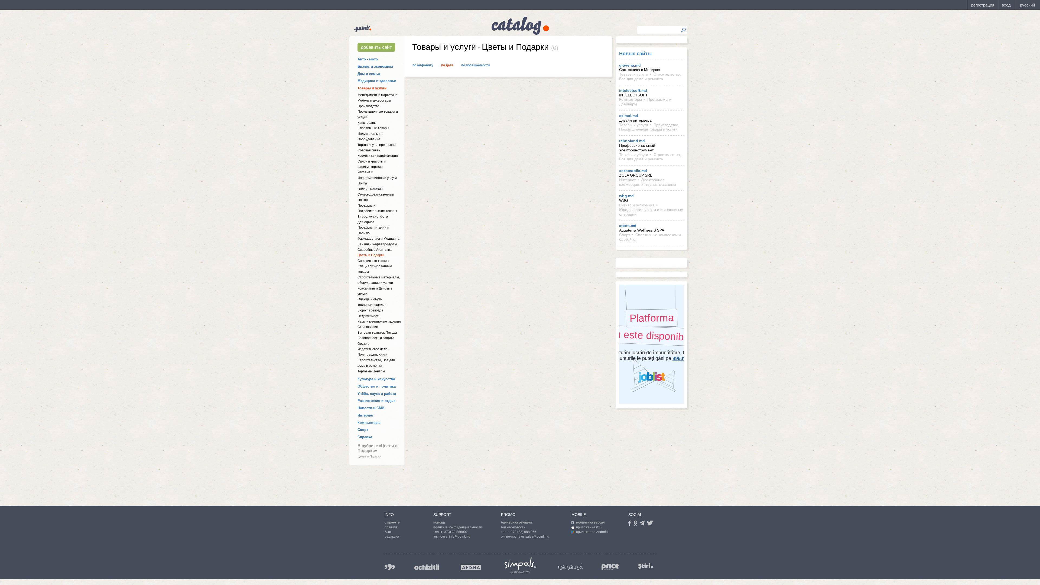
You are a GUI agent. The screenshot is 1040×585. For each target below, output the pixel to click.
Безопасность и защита (376, 338)
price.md (610, 567)
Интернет (365, 415)
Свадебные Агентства (375, 250)
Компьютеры (369, 423)
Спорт (363, 430)
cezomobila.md (633, 170)
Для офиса (366, 222)
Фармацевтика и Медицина (378, 238)
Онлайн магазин (370, 189)
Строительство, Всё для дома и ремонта (650, 76)
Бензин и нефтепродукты (377, 244)
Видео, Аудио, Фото (373, 217)
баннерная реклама (516, 522)
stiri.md (645, 566)
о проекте (392, 522)
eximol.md (628, 115)
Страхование (368, 327)
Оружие (363, 344)
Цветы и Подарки (371, 255)
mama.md (570, 566)
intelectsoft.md (633, 90)
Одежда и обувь (370, 299)
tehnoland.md (632, 141)
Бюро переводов (370, 310)
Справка (365, 437)
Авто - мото (368, 59)
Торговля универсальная (377, 145)
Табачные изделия (372, 305)
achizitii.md (426, 567)
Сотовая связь (369, 150)
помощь (439, 522)
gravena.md (630, 65)
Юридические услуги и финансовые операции (651, 211)
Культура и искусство (376, 379)
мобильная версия (590, 522)
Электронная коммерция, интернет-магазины (647, 182)
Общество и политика (377, 386)
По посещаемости (475, 65)
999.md (390, 567)
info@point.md (459, 536)
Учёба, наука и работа (377, 394)
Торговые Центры (371, 371)
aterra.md (627, 225)
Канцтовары (367, 123)
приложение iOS (589, 527)
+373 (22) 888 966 (522, 532)
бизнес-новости (513, 527)
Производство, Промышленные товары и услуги (378, 111)
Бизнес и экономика (375, 66)
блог (388, 532)
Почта (362, 183)
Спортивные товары (373, 128)
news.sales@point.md (533, 536)
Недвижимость (369, 316)
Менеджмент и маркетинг (377, 95)
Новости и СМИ (371, 408)
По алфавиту (422, 65)
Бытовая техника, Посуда (377, 332)
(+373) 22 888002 (454, 532)
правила (391, 527)
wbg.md (626, 196)
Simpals (520, 563)
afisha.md (471, 567)
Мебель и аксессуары (374, 100)
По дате (447, 65)
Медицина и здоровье (377, 81)
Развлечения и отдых (376, 401)
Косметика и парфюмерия (378, 156)
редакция (392, 536)
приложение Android (592, 532)
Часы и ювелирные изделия (379, 321)
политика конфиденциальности (457, 527)
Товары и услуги (372, 88)
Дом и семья (369, 74)
